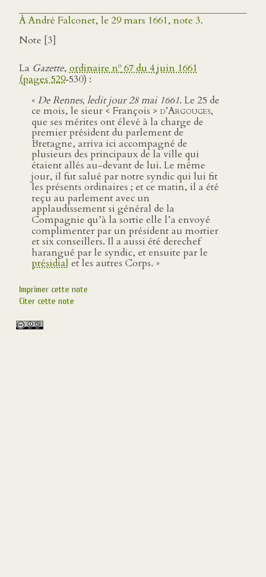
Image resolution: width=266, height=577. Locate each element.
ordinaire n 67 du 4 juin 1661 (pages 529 (108, 73)
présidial (50, 263)
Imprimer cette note (53, 289)
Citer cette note (46, 301)
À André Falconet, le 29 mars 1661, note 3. (111, 20)
